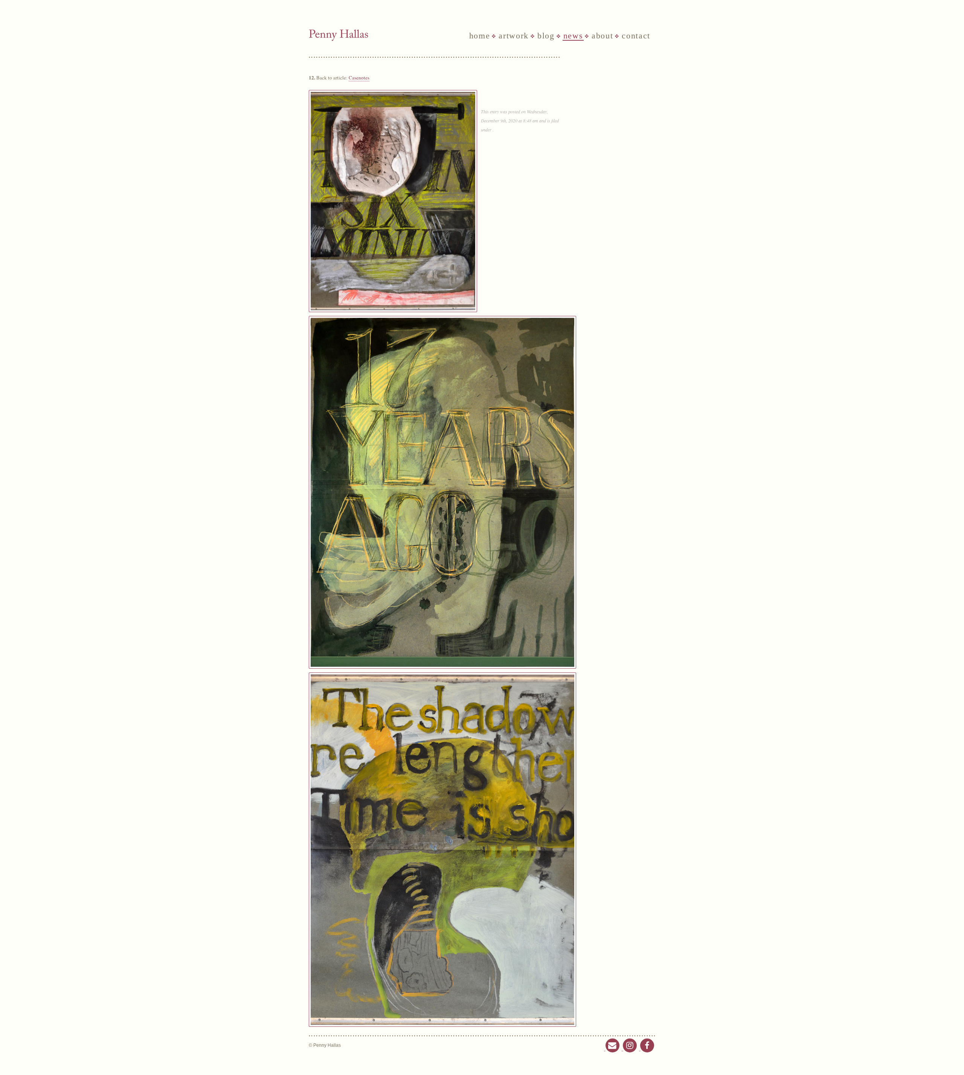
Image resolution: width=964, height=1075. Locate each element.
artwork (514, 36)
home (479, 36)
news (573, 36)
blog (546, 36)
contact (636, 36)
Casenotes (359, 77)
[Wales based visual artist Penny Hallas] (338, 35)
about (602, 36)
